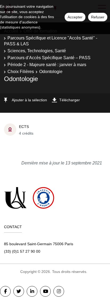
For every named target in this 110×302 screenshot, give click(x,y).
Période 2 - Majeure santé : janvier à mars (46, 64)
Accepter (75, 17)
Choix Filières (20, 71)
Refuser (97, 17)
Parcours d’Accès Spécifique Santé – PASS (49, 57)
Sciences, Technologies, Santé (36, 51)
